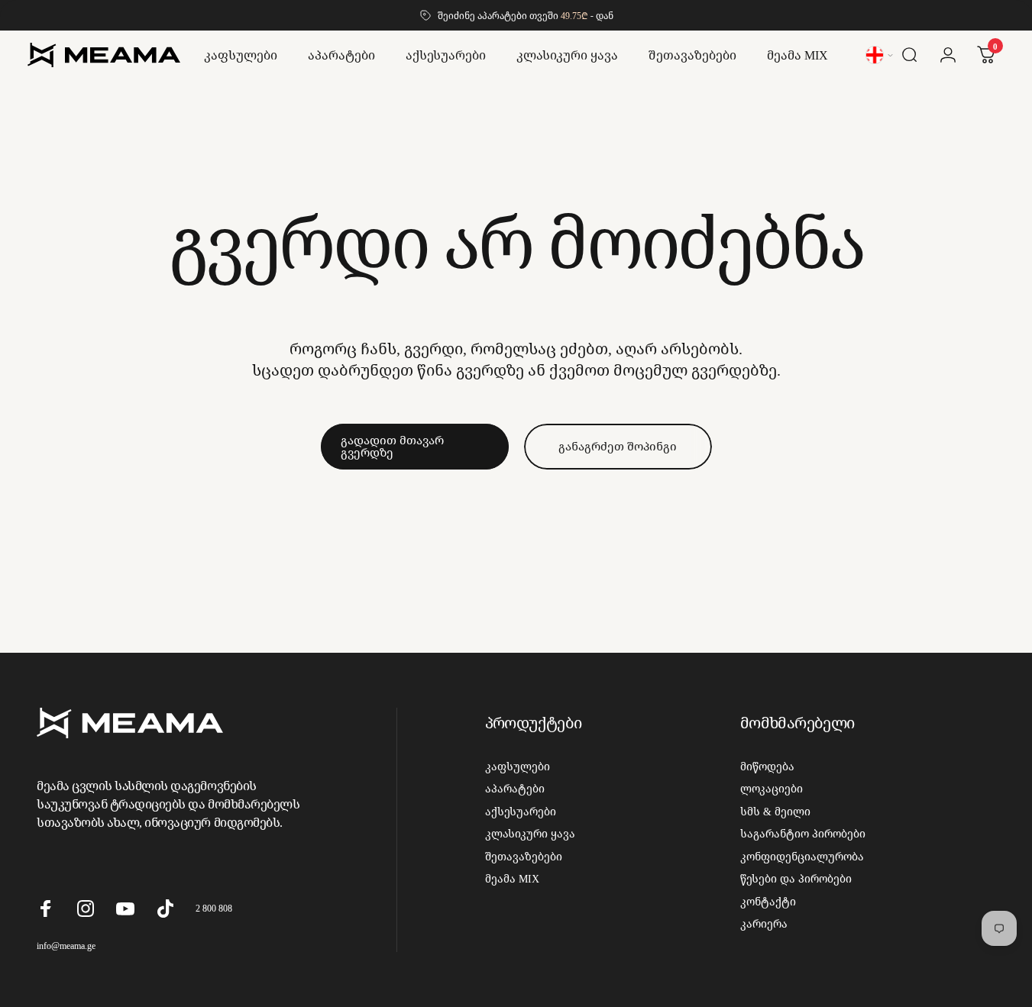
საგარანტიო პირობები (802, 834)
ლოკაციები (771, 789)
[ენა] (880, 55)
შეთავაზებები (523, 856)
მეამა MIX (512, 879)
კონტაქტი (768, 902)
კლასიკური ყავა (530, 834)
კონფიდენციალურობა (802, 856)
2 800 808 (214, 908)
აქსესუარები (520, 811)
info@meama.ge (66, 945)
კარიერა (764, 924)
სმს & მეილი (775, 811)
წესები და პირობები (796, 879)
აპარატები (515, 789)
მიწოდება (767, 766)
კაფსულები (517, 766)
